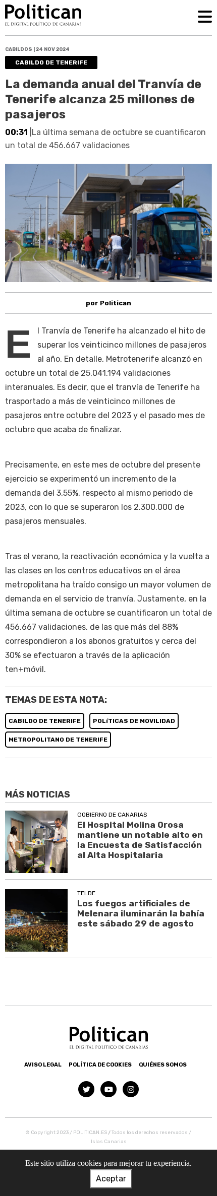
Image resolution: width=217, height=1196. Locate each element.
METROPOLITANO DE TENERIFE (58, 739)
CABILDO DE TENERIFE (45, 720)
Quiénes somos (163, 1064)
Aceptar (111, 1178)
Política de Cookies (100, 1064)
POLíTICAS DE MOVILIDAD (134, 720)
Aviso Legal (43, 1064)
